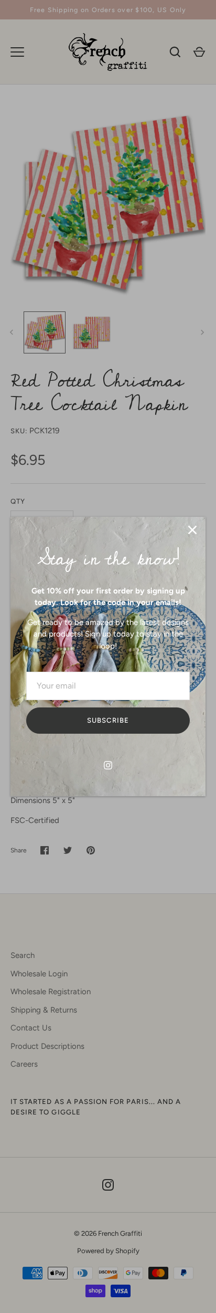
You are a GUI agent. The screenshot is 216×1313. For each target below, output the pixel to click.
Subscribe (107, 720)
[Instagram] (108, 765)
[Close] (192, 529)
